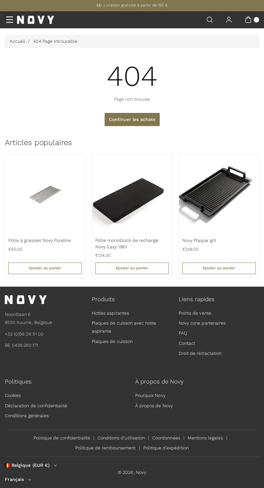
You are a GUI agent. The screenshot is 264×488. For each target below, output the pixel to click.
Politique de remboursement (105, 447)
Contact (187, 343)
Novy (141, 472)
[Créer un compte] (229, 19)
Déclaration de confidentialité (36, 405)
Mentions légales (205, 437)
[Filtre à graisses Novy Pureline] (45, 194)
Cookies (13, 395)
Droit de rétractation (200, 353)
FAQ (183, 333)
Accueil (17, 41)
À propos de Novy (154, 405)
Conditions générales (27, 415)
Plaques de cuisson (112, 341)
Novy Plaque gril (199, 240)
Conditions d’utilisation (121, 437)
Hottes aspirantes (110, 313)
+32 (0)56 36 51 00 (24, 333)
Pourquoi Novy (150, 395)
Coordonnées (166, 437)
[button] (9, 19)
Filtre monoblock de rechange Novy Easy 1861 (126, 243)
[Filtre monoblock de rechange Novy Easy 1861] (132, 194)
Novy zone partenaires (202, 323)
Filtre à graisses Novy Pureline (39, 240)
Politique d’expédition (166, 447)
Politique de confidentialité (61, 437)
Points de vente (195, 313)
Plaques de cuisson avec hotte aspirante (124, 327)
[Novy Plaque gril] (219, 194)
